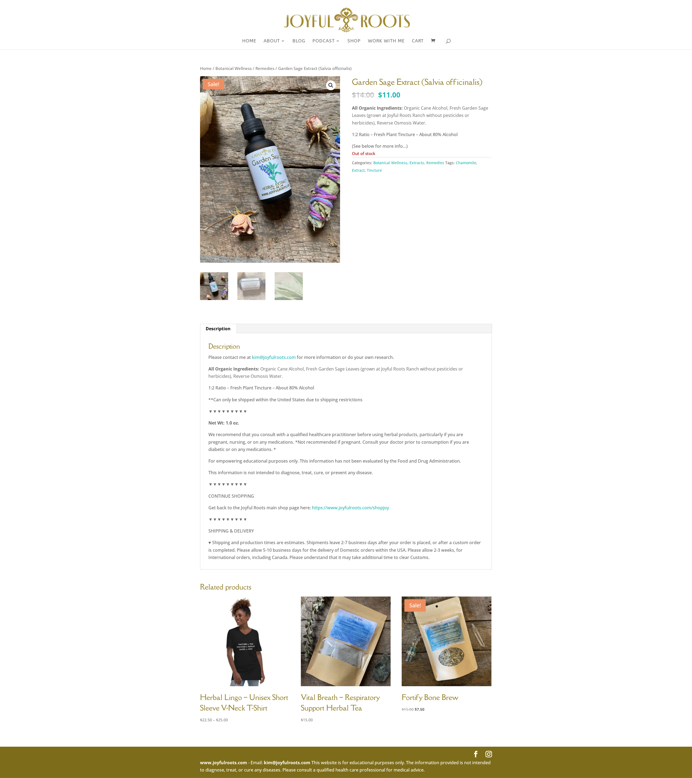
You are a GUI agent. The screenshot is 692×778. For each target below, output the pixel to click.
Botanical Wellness (233, 68)
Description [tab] (218, 329)
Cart (418, 41)
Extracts (417, 162)
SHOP (354, 41)
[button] (331, 85)
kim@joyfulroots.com (274, 357)
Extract (358, 170)
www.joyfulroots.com (223, 763)
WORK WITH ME (386, 41)
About (272, 41)
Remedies (264, 68)
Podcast (323, 41)
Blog (298, 41)
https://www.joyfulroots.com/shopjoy (350, 508)
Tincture (374, 170)
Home (249, 41)
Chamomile (466, 162)
